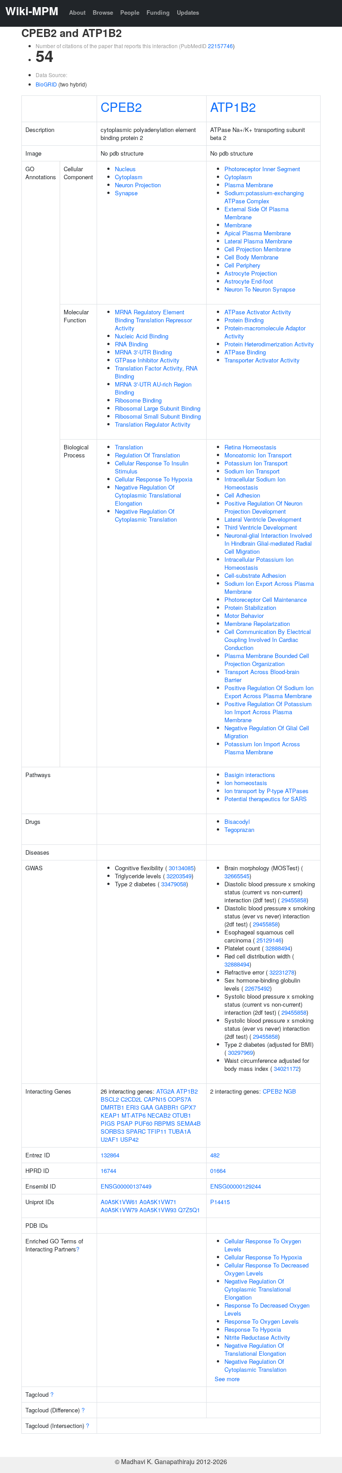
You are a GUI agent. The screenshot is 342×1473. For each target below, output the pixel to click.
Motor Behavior (244, 615)
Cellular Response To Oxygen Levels (262, 1245)
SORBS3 (112, 1131)
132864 (110, 1155)
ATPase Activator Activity (257, 312)
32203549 (179, 876)
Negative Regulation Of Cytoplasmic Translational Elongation (148, 495)
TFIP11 (157, 1131)
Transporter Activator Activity (262, 360)
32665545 (236, 876)
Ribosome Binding (138, 400)
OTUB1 (181, 1115)
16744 (108, 1170)
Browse (103, 12)
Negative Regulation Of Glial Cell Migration (266, 732)
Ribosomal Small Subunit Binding (158, 416)
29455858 (293, 900)
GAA (147, 1107)
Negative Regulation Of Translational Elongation (255, 1349)
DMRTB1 (112, 1107)
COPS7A (179, 1099)
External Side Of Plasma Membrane (256, 213)
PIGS (108, 1123)
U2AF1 (109, 1139)
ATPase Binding (245, 352)
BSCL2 (110, 1099)
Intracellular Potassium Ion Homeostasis (258, 563)
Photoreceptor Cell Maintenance (265, 599)
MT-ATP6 (134, 1115)
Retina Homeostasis (250, 447)
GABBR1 (167, 1107)
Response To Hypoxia (252, 1329)
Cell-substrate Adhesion (255, 575)
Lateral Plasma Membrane (258, 241)
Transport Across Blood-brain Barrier (261, 675)
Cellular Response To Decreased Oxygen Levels (266, 1269)
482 (215, 1155)
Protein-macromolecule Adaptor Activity (264, 332)
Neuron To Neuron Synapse (259, 289)
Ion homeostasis (245, 782)
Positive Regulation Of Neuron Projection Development (263, 507)
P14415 (220, 1201)
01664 (218, 1170)
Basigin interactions (249, 774)
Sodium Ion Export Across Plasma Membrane (269, 587)
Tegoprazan (239, 829)
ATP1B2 (233, 106)
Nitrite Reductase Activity (257, 1337)
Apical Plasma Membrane (257, 233)
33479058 (173, 884)
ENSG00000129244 (235, 1186)
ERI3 (132, 1107)
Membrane (238, 225)
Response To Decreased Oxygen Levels (266, 1309)
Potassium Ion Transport (256, 463)
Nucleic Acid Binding (141, 336)
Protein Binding (244, 320)
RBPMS (164, 1123)
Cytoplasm (128, 177)
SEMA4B (189, 1123)
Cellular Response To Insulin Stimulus (151, 467)
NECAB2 (159, 1115)
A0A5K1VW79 (119, 1210)
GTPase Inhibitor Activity (147, 360)
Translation (129, 447)
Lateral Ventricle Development (262, 519)
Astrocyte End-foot (248, 281)
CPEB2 (121, 106)
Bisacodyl (237, 821)
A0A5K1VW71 (157, 1201)
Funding (158, 12)
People (129, 12)
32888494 (277, 948)
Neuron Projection (138, 185)
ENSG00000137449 (126, 1186)
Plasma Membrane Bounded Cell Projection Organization (266, 659)
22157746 (220, 45)
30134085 (181, 868)
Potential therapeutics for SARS (265, 798)
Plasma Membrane (248, 185)
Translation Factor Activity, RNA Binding (156, 372)
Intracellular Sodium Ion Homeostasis (254, 483)
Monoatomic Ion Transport (258, 455)
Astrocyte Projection (250, 273)
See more (227, 1378)
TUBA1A (179, 1131)
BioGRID (46, 84)
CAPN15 (155, 1099)
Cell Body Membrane (251, 257)
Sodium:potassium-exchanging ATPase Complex (264, 197)
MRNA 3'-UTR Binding (143, 352)
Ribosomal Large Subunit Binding (157, 408)
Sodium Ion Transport (252, 471)
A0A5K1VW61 (119, 1201)
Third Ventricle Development (260, 527)
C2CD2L (131, 1099)
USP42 (129, 1139)
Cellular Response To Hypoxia (153, 479)
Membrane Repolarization (257, 623)
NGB (290, 1091)
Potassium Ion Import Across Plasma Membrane (262, 748)
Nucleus (125, 169)
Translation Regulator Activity (153, 424)
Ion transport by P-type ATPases (266, 790)
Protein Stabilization (250, 607)
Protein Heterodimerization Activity (269, 344)
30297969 (240, 1052)
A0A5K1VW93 (157, 1210)
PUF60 (143, 1123)
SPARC (136, 1131)
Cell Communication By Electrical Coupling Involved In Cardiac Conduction (267, 639)
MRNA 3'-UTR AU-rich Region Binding (153, 388)
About (77, 12)
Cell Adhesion (242, 495)
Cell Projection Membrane (257, 249)
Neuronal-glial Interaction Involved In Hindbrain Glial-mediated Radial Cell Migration (268, 543)
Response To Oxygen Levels (261, 1321)
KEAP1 (110, 1115)
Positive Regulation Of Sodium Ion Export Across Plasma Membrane (269, 691)
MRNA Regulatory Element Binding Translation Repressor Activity (153, 320)
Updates (188, 12)
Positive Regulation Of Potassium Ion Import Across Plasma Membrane (268, 711)
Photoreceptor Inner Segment (262, 169)
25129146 (268, 940)
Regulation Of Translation (147, 455)
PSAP (125, 1123)
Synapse (126, 193)
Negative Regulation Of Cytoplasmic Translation (146, 515)
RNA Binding (131, 344)
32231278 (281, 972)
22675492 (257, 988)
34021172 (286, 1068)
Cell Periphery (242, 265)
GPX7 (188, 1107)
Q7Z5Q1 (189, 1210)
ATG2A (165, 1091)
